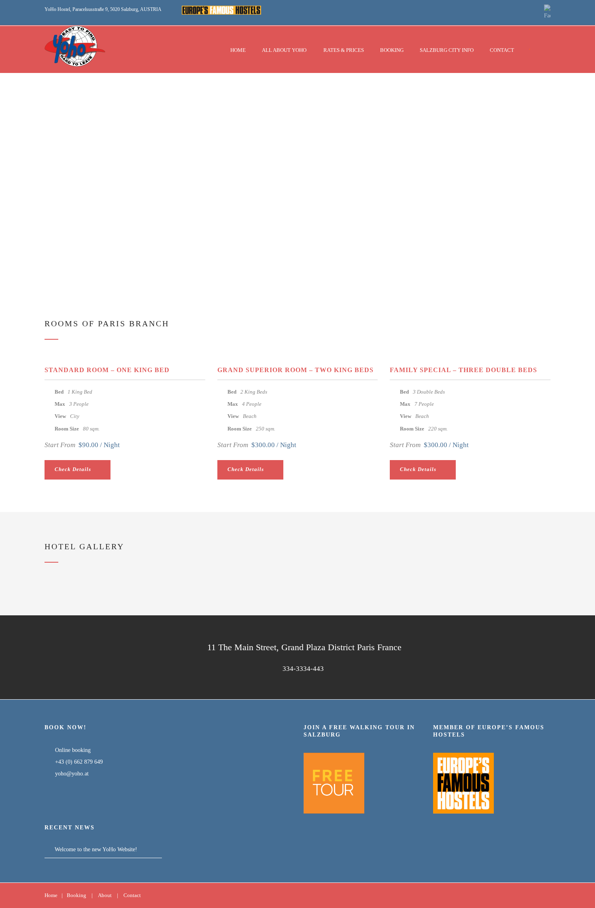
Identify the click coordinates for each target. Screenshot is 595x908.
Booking (392, 50)
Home (238, 50)
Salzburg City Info (447, 50)
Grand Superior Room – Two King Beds (295, 369)
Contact (502, 50)
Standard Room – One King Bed (107, 369)
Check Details (73, 469)
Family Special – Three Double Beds (463, 369)
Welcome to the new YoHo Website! (96, 849)
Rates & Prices (343, 50)
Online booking (72, 750)
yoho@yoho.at (72, 774)
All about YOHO (284, 50)
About (105, 895)
